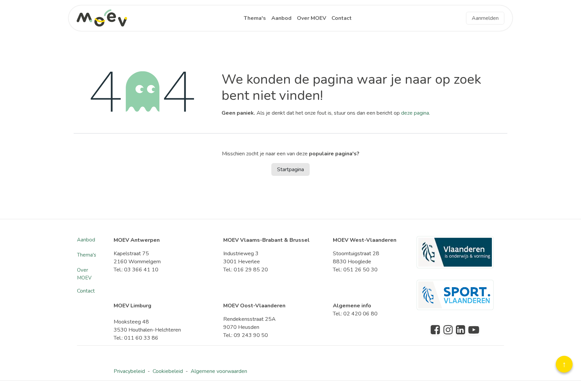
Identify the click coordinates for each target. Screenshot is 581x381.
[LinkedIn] (460, 330)
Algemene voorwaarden (219, 371)
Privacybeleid (129, 371)
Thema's (86, 255)
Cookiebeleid (168, 371)
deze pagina (415, 113)
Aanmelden (485, 18)
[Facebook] (435, 330)
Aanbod (86, 239)
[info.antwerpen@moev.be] (448, 330)
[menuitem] (255, 18)
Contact (86, 291)
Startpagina (290, 169)
